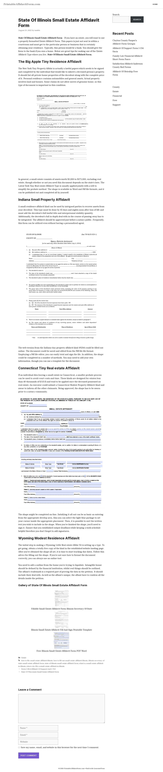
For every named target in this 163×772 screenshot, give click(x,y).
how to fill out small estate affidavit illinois (71, 660)
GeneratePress (99, 768)
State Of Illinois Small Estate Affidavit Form (40, 37)
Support (117, 104)
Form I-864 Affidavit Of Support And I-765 (38, 669)
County (116, 87)
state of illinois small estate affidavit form (61, 663)
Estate (23, 658)
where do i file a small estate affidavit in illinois (45, 666)
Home (155, 4)
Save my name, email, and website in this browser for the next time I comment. (60, 747)
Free (115, 100)
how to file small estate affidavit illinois (37, 660)
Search (116, 14)
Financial (117, 96)
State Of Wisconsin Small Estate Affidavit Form (40, 672)
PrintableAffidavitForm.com (22, 4)
